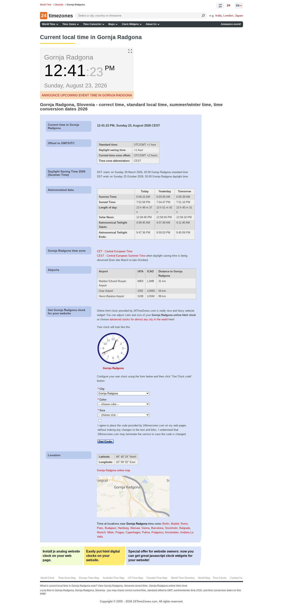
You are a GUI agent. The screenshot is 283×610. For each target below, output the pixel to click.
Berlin (165, 523)
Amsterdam (172, 532)
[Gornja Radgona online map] (133, 516)
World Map (204, 578)
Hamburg (123, 528)
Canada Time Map (156, 578)
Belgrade (184, 528)
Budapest (110, 528)
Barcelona (157, 528)
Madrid (175, 523)
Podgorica (157, 532)
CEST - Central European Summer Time (121, 255)
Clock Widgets (130, 24)
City (101, 388)
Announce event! (231, 24)
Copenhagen (133, 532)
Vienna (145, 528)
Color (102, 399)
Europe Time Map (89, 578)
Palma (146, 532)
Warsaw (135, 528)
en (237, 5)
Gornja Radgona (113, 368)
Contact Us (236, 578)
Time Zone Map (67, 578)
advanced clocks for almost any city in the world (139, 319)
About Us (151, 24)
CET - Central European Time (114, 251)
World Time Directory (183, 578)
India (218, 15)
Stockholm (171, 528)
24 (228, 5)
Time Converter (92, 24)
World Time (48, 24)
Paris (100, 528)
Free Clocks (219, 578)
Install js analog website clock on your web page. (61, 556)
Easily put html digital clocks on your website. (103, 556)
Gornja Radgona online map (113, 470)
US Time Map (135, 578)
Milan (110, 532)
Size (101, 410)
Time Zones (69, 24)
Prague (119, 532)
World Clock (47, 578)
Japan (239, 15)
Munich (101, 532)
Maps (111, 24)
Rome (184, 523)
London (228, 15)
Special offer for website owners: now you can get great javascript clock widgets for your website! (161, 556)
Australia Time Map (114, 578)
